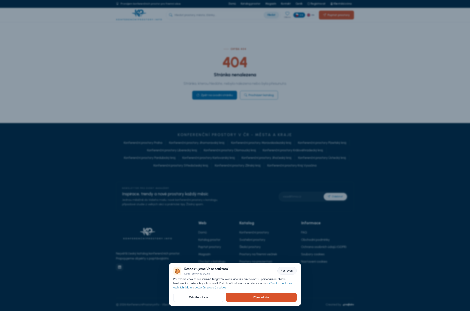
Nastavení (287, 270)
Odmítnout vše (198, 297)
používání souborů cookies (210, 287)
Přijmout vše (261, 297)
